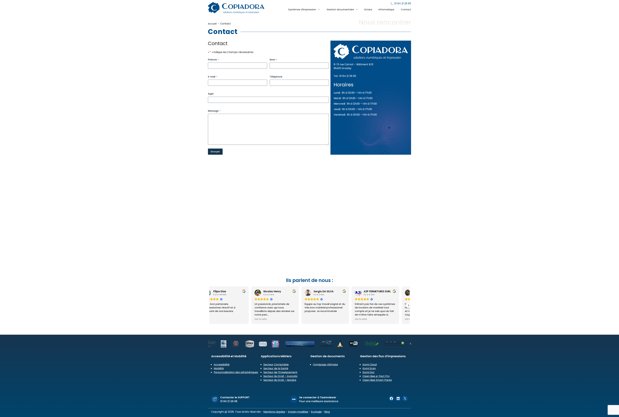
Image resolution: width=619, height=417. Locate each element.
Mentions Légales (274, 412)
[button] (408, 305)
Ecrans (368, 9)
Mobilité (219, 368)
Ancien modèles (298, 412)
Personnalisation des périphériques (236, 372)
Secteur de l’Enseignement (280, 372)
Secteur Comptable (276, 364)
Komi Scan (369, 368)
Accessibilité (222, 364)
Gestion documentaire (340, 9)
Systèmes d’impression (302, 9)
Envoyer (215, 151)
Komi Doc (369, 372)
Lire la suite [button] (270, 319)
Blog (327, 412)
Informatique (386, 9)
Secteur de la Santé (275, 368)
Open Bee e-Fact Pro (376, 376)
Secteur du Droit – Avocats (280, 376)
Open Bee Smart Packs (377, 380)
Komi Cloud (370, 364)
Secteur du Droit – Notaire (279, 380)
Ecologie (316, 412)
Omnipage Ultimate (325, 364)
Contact (406, 9)
